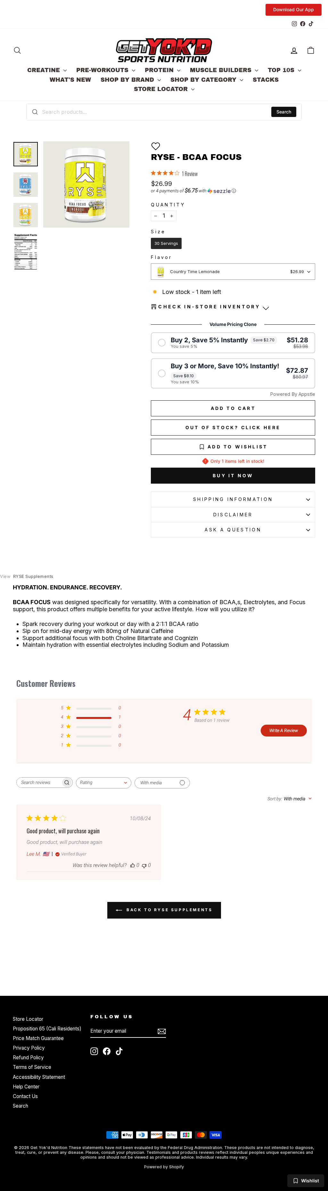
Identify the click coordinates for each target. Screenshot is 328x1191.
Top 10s (282, 70)
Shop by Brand (128, 80)
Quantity (168, 204)
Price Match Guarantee (38, 1038)
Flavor (161, 257)
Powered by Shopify (164, 1166)
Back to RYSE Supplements (169, 909)
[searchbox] (39, 782)
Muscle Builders (221, 70)
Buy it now (233, 475)
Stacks (266, 80)
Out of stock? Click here (233, 427)
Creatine (44, 70)
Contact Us (25, 1096)
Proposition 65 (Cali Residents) (47, 1029)
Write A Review (283, 730)
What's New (70, 80)
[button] (155, 146)
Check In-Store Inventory (209, 306)
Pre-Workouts (103, 70)
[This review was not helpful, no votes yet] (144, 865)
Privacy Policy (29, 1048)
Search (283, 111)
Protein (160, 70)
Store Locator (162, 89)
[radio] (166, 243)
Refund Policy (28, 1057)
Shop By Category (204, 80)
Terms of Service (32, 1067)
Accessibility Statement (39, 1077)
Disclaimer (233, 514)
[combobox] (164, 112)
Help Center (26, 1087)
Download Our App (293, 9)
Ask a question (233, 529)
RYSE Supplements (26, 576)
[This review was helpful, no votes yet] (132, 865)
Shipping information (233, 499)
